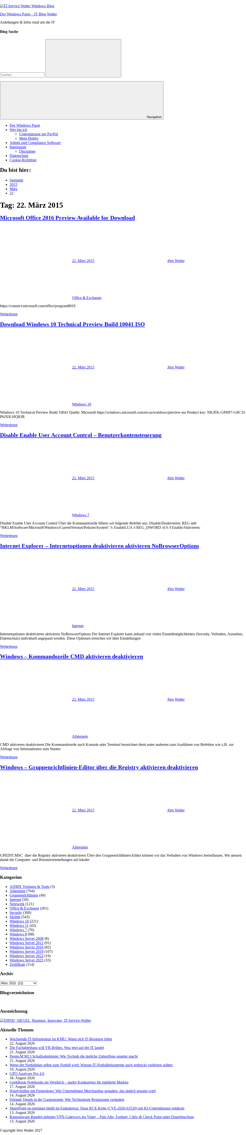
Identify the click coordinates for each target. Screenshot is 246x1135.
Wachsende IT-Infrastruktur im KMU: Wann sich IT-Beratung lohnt (61, 1039)
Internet (78, 626)
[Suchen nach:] (22, 75)
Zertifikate (17, 964)
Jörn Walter (176, 261)
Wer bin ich (18, 130)
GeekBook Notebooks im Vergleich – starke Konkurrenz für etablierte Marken (69, 1082)
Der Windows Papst (25, 125)
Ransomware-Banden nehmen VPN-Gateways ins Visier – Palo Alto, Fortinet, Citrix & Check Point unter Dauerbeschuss (102, 1117)
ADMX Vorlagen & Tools (29, 887)
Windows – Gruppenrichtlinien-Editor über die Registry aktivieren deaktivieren (99, 767)
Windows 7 (80, 515)
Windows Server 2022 (26, 956)
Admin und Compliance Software (35, 143)
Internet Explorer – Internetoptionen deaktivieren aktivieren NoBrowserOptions (99, 546)
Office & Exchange (87, 298)
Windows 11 (19, 925)
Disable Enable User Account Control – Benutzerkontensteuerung (81, 435)
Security (16, 912)
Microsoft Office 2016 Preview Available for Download (67, 218)
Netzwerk (17, 904)
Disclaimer (27, 151)
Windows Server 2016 (26, 947)
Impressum (18, 147)
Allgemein (80, 736)
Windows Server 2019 (26, 951)
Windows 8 (18, 934)
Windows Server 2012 (26, 943)
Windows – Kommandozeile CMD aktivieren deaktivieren (71, 656)
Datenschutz (19, 156)
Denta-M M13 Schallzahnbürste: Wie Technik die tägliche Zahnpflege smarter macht (74, 1056)
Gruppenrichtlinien (24, 895)
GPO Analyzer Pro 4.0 (27, 1074)
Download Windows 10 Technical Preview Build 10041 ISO (72, 324)
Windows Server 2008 (26, 938)
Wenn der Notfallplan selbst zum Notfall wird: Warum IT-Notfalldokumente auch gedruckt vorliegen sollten (91, 1065)
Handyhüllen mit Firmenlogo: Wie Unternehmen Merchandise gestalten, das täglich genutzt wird (83, 1091)
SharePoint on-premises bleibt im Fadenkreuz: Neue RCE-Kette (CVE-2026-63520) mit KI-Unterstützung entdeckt (97, 1108)
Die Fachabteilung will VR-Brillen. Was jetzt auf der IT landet (57, 1048)
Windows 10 (81, 404)
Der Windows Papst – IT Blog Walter (28, 14)
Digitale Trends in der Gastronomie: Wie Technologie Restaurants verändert (67, 1100)
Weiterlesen (9, 314)
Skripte (15, 917)
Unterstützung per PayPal (38, 134)
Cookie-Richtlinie (23, 160)
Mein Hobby (29, 138)
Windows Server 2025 (26, 960)
